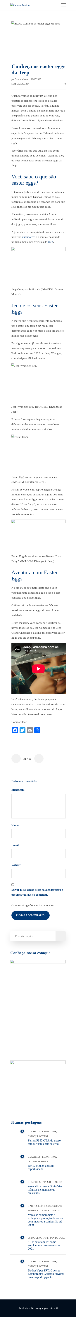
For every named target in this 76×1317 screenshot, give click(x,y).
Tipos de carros (52, 1182)
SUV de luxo (57, 1237)
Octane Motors (22, 79)
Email (15, 845)
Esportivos (49, 1131)
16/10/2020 (36, 79)
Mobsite (23, 1308)
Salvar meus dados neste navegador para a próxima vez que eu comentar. (37, 892)
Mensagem (18, 789)
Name (15, 825)
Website (16, 864)
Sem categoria (20, 84)
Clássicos (34, 1131)
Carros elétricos (39, 1206)
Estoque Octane (38, 1136)
